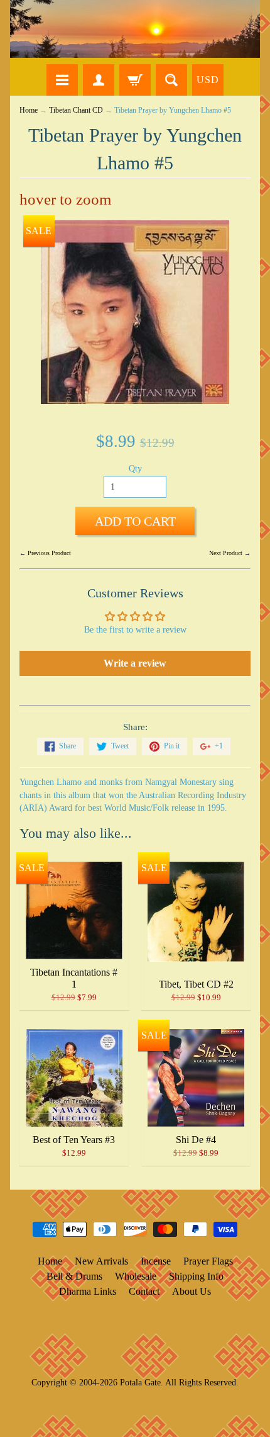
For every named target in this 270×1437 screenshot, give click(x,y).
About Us (191, 1291)
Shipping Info (196, 1276)
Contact (144, 1291)
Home (28, 110)
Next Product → (230, 552)
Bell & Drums (74, 1276)
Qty (135, 468)
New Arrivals (101, 1261)
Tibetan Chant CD (76, 110)
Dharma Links (87, 1291)
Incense (156, 1261)
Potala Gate (140, 1382)
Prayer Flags (208, 1261)
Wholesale (135, 1276)
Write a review (135, 663)
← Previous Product (45, 552)
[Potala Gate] (135, 29)
